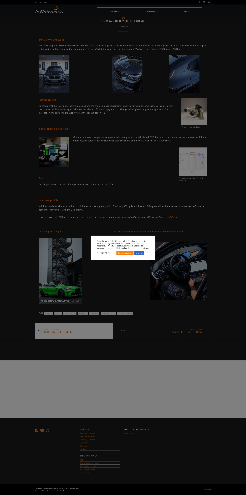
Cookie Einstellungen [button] (106, 253)
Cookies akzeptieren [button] (125, 253)
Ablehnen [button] (139, 253)
